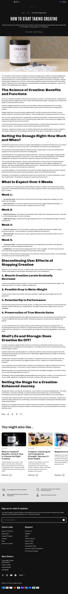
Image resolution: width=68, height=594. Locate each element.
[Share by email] (21, 414)
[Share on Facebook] (8, 414)
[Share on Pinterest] (16, 414)
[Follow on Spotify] (15, 575)
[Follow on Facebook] (3, 575)
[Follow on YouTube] (11, 575)
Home (23, 12)
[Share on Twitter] (12, 414)
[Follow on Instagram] (7, 575)
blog (28, 12)
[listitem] (17, 2)
